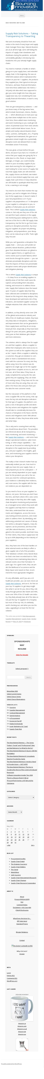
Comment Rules (22, 905)
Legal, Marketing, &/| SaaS (19, 726)
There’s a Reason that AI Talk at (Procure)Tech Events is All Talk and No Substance (20, 780)
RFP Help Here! (22, 921)
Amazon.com (22, 1026)
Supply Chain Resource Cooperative (23, 883)
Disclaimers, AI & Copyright (22, 907)
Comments (12, 978)
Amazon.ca (22, 1023)
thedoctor (27, 622)
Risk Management (29, 616)
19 (23, 837)
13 (28, 834)
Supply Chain (26, 619)
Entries (11, 976)
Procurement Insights (18, 859)
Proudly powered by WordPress (11, 1064)
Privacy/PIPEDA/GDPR (22, 899)
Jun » (32, 845)
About (22, 897)
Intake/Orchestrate (16, 724)
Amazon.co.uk (22, 1029)
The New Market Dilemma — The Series (20, 743)
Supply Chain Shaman (18, 880)
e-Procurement (15, 718)
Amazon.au (22, 1034)
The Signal (14, 870)
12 (23, 834)
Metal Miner (15, 872)
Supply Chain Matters (18, 867)
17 (15, 837)
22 (7, 840)
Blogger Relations (22, 932)
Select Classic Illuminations (16, 699)
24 (15, 840)
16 (11, 837)
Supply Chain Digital (17, 861)
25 (19, 840)
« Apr (8, 845)
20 (28, 837)
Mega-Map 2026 (12, 691)
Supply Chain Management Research (23, 878)
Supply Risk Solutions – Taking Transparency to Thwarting (22, 35)
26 (23, 840)
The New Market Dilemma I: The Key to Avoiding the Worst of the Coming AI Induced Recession (22, 769)
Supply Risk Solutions (27, 210)
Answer (22, 954)
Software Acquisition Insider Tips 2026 (20, 775)
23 (11, 840)
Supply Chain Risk (16, 729)
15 (7, 837)
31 (15, 842)
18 (19, 837)
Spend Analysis (15, 716)
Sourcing (13, 707)
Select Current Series (14, 694)
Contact (22, 940)
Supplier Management (13, 619)
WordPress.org (12, 981)
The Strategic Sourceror (19, 864)
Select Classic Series (14, 697)
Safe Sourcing (16, 875)
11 (19, 834)
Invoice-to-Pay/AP (16, 721)
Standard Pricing (22, 924)
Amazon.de (22, 1032)
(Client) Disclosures (22, 910)
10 (15, 834)
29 (7, 842)
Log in (9, 973)
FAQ (22, 902)
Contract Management (17, 713)
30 (11, 842)
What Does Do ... (22, 918)
